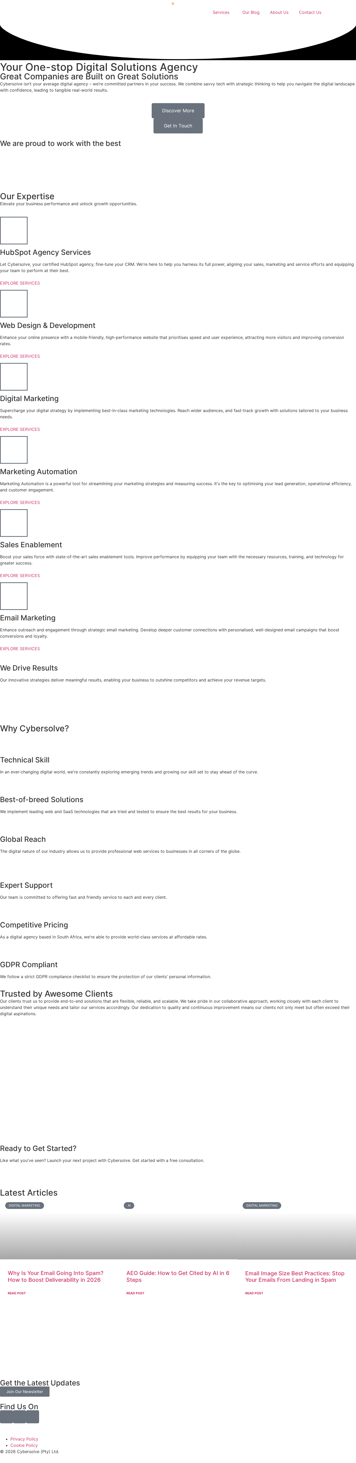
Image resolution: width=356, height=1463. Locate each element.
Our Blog (251, 12)
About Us (279, 12)
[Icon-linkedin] (19, 1416)
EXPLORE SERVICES (20, 283)
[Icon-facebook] (6, 1416)
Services (221, 12)
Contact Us (310, 12)
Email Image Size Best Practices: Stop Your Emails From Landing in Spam (295, 1276)
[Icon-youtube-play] (32, 1416)
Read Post (17, 1293)
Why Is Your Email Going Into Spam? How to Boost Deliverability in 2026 (55, 1276)
